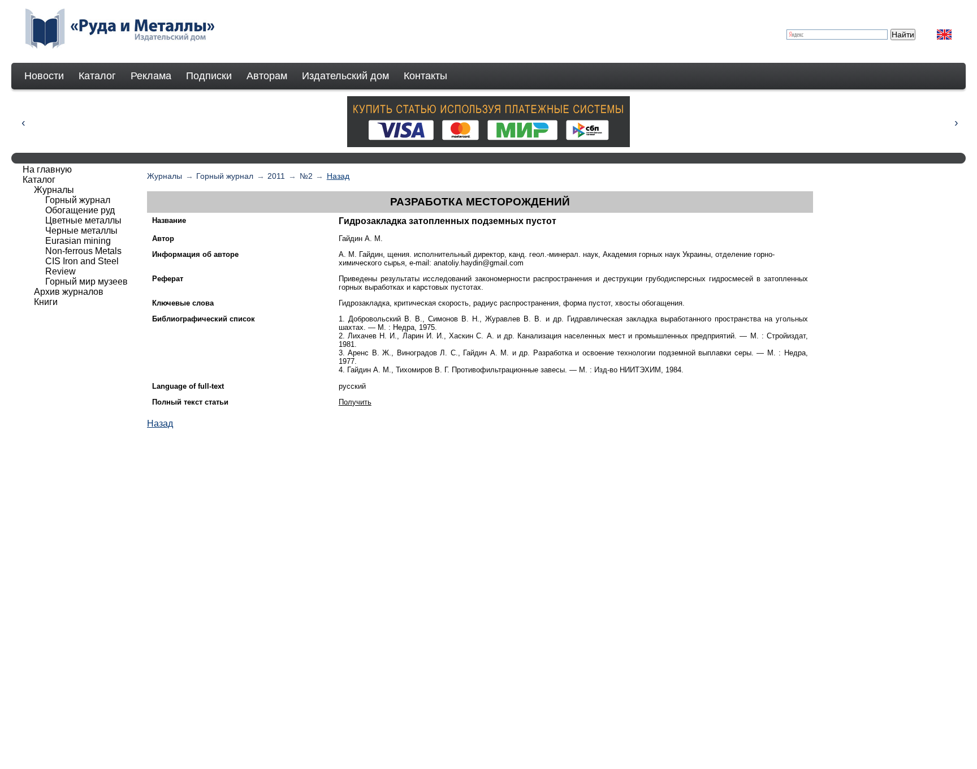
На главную (47, 169)
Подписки (209, 75)
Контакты (425, 75)
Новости (44, 75)
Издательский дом (345, 75)
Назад (338, 176)
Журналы (164, 176)
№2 (306, 176)
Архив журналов (68, 292)
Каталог (97, 75)
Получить (355, 402)
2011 (276, 176)
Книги (46, 302)
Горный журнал (224, 176)
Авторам (267, 75)
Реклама (151, 75)
